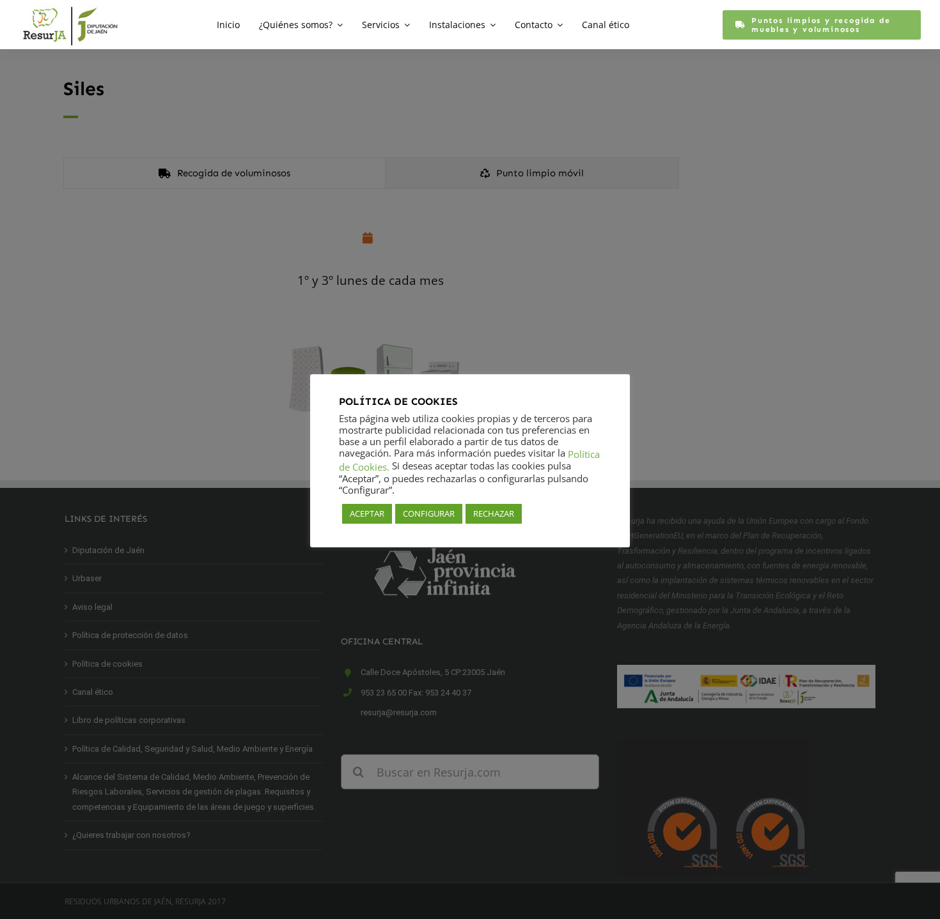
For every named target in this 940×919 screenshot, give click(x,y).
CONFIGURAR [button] (429, 513)
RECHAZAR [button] (493, 513)
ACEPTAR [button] (367, 513)
